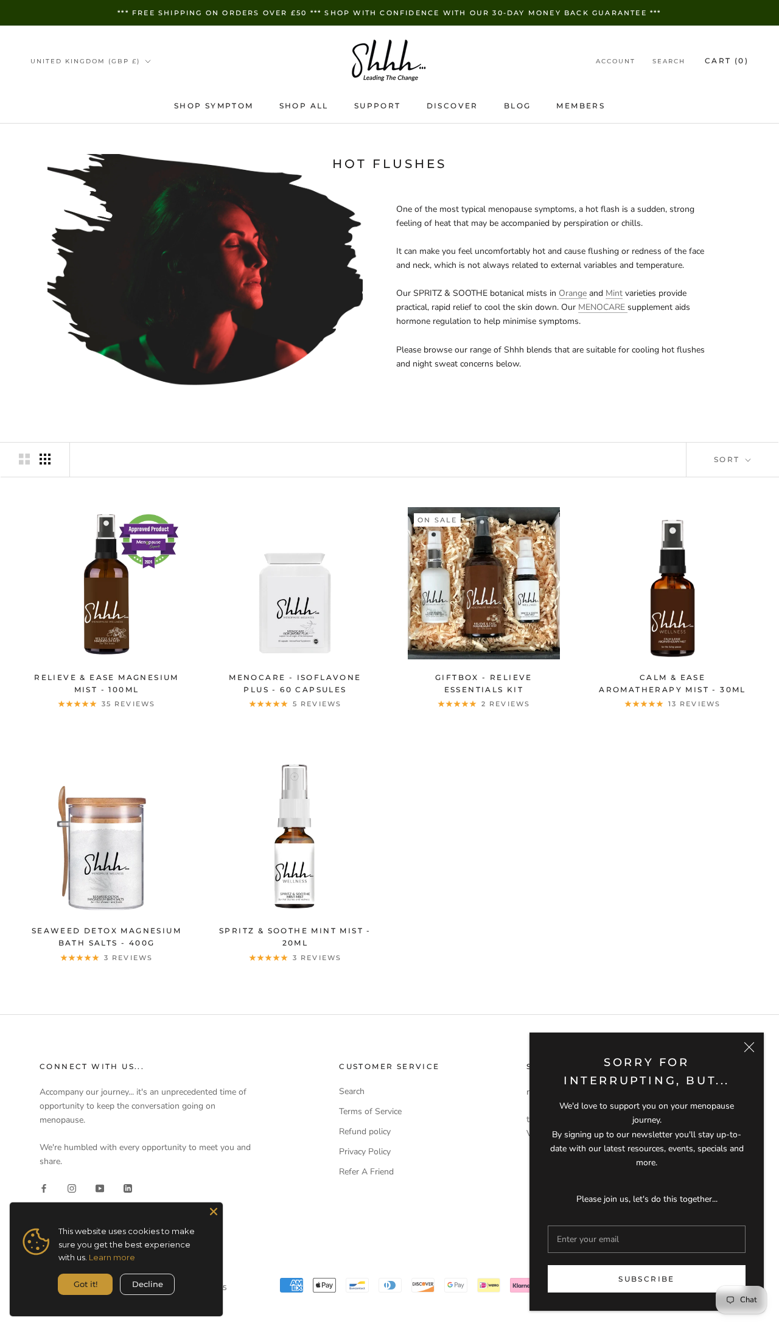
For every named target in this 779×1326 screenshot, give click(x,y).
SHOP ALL (304, 105)
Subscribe (646, 1278)
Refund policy (365, 1131)
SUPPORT (377, 105)
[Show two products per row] (24, 459)
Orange (573, 293)
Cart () (727, 60)
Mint (614, 293)
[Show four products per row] (45, 459)
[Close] (749, 1047)
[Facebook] (44, 1187)
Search (668, 61)
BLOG (517, 105)
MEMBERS (580, 105)
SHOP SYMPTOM (214, 105)
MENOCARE (602, 307)
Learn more (112, 1257)
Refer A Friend (366, 1171)
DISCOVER (452, 105)
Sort (728, 459)
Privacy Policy (365, 1151)
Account (615, 61)
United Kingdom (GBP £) (85, 61)
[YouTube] (100, 1187)
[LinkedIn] (128, 1187)
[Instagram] (72, 1187)
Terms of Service (370, 1111)
